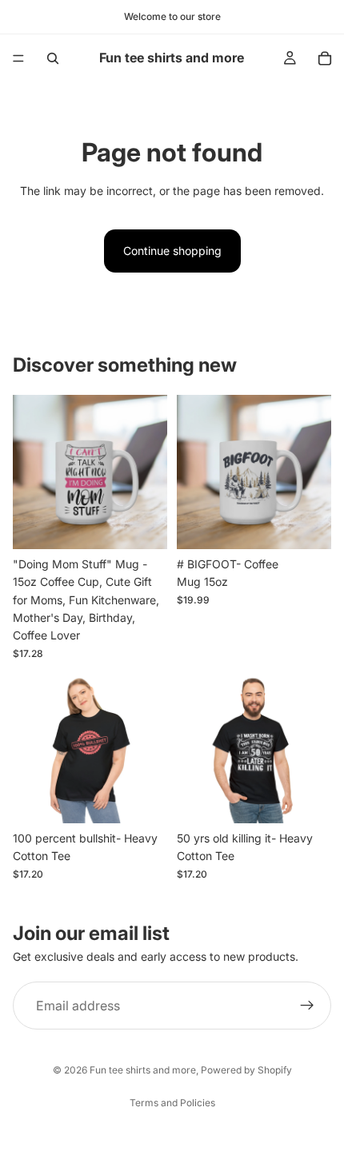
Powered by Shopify (246, 1070)
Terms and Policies (172, 1103)
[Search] (52, 58)
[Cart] (324, 58)
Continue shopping (172, 250)
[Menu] (18, 58)
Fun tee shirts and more (143, 1070)
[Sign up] (307, 1005)
